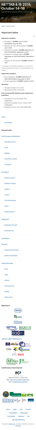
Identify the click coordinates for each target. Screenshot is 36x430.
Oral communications (10, 200)
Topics (6, 147)
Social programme (9, 211)
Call (21, 409)
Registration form (9, 230)
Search (32, 19)
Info (28, 416)
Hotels (6, 274)
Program (28, 409)
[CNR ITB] (25, 344)
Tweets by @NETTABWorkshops (11, 339)
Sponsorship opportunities (11, 250)
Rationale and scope (10, 141)
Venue (6, 268)
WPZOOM (18, 425)
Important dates (6, 130)
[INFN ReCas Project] (18, 354)
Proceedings (7, 164)
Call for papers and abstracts (10, 136)
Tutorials (6, 194)
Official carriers (8, 297)
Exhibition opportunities (10, 255)
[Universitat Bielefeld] (15, 394)
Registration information (10, 225)
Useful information (7, 263)
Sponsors (4, 244)
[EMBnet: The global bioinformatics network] (18, 322)
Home (3, 26)
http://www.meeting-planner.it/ (19, 379)
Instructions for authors (10, 158)
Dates (15, 409)
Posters (6, 206)
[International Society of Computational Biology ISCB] (18, 333)
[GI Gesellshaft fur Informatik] (12, 349)
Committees (5, 238)
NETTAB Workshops (18, 419)
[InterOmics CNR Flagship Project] (18, 316)
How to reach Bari (9, 286)
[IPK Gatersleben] (27, 394)
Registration (5, 219)
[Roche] (18, 310)
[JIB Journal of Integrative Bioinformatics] (24, 361)
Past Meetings (8, 122)
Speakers (7, 189)
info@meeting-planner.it (20, 382)
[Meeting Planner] (18, 373)
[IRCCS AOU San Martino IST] (12, 344)
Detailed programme (10, 183)
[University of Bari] (6, 394)
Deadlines (7, 153)
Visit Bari (6, 291)
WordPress (12, 424)
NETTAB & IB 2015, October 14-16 (16, 6)
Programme (5, 172)
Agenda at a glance (9, 177)
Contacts (6, 280)
